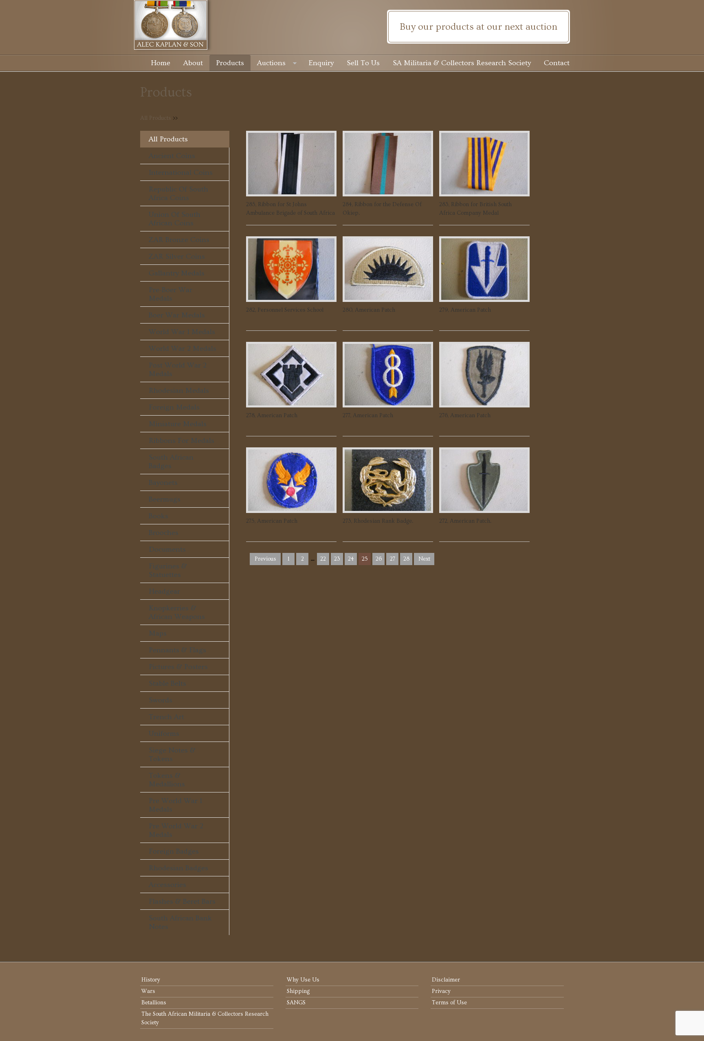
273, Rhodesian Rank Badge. (378, 521)
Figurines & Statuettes (168, 570)
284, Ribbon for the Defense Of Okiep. (382, 208)
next (424, 559)
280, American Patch (369, 310)
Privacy (441, 991)
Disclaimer (446, 980)
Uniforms (164, 733)
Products (230, 63)
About (193, 63)
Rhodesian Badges (178, 868)
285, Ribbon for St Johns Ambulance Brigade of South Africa (290, 208)
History (150, 980)
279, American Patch (465, 310)
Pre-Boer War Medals (170, 294)
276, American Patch (465, 415)
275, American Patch (271, 521)
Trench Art (166, 717)
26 (379, 559)
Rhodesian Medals (179, 390)
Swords (160, 700)
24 (351, 559)
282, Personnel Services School (284, 310)
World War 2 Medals (182, 348)
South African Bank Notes (180, 922)
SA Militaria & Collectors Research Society (462, 63)
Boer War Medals (177, 315)
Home (160, 63)
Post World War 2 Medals (178, 369)
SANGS (296, 1002)
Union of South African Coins (174, 218)
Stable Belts (167, 683)
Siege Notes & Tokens (172, 754)
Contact (557, 63)
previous (265, 559)
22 (323, 559)
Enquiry (321, 63)
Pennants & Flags (177, 650)
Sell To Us (363, 63)
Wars (148, 991)
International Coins (181, 172)
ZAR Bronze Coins (179, 239)
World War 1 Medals (182, 332)
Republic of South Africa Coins (178, 193)
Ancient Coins (172, 156)
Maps (158, 633)
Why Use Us (303, 980)
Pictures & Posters (178, 666)
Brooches (163, 532)
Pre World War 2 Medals (176, 830)
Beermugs (164, 499)
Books (158, 516)
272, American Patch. (465, 521)
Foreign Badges (174, 851)
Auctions (271, 63)
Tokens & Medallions (167, 779)
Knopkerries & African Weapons (177, 612)
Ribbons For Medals (181, 440)
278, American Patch (271, 415)
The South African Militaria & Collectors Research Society (204, 1018)
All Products (155, 118)
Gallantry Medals (177, 273)
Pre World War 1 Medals (175, 805)
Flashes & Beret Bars (182, 901)
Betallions (153, 1002)
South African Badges (171, 461)
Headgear (164, 591)
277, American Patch (368, 415)
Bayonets (163, 482)
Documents (167, 549)
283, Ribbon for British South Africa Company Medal (475, 208)
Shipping (298, 991)
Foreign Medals (174, 407)
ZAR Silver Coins (177, 256)
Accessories (167, 884)
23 (337, 559)
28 (406, 559)
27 (392, 559)
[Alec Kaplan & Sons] (352, 25)
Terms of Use (449, 1002)
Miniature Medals (178, 424)
